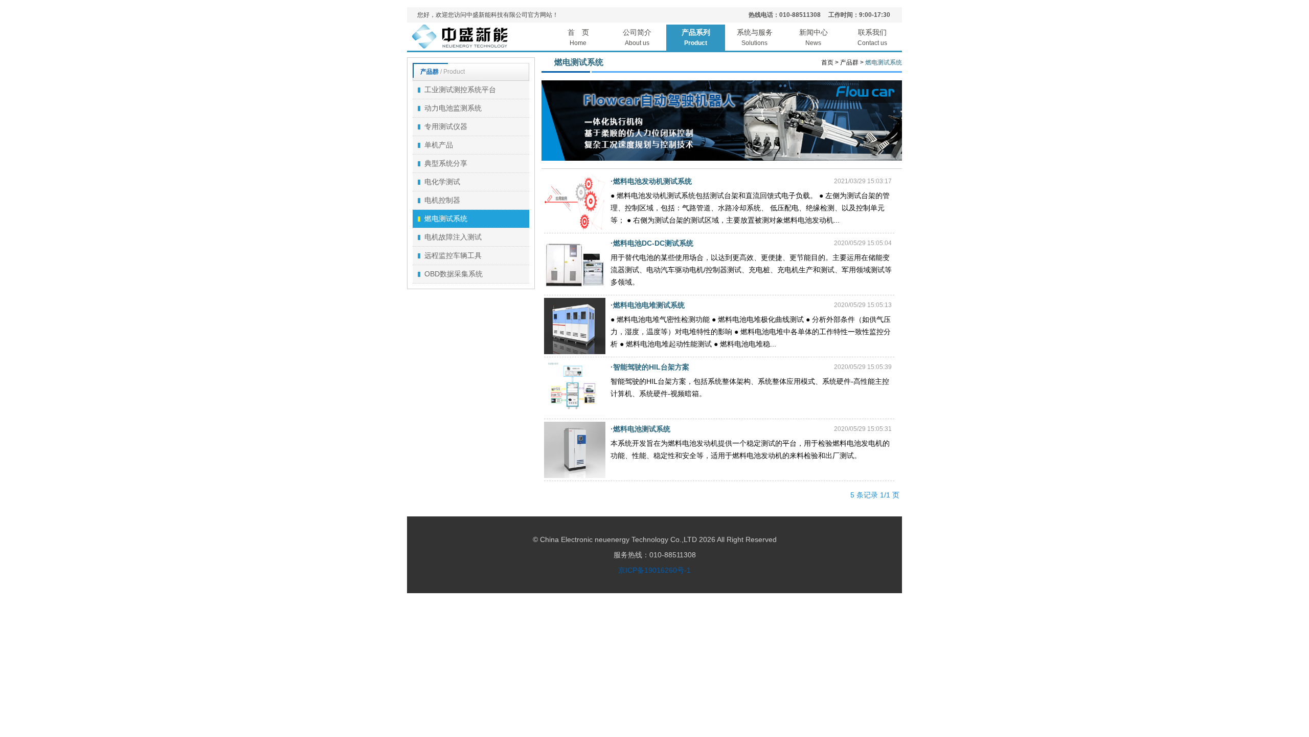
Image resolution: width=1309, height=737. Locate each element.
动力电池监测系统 (453, 108)
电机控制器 (442, 200)
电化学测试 (442, 182)
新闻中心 (813, 37)
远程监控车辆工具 (453, 255)
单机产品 (438, 145)
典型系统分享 (445, 163)
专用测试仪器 (445, 126)
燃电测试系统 (445, 218)
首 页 (578, 37)
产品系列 (696, 37)
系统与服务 (755, 37)
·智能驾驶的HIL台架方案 (650, 367)
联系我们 (872, 37)
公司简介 (637, 37)
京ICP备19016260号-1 (654, 570)
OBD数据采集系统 (453, 274)
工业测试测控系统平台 (460, 89)
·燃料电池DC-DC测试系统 (652, 243)
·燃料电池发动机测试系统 (651, 181)
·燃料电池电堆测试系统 (648, 305)
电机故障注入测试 (453, 237)
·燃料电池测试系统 (640, 429)
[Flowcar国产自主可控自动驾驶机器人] (721, 158)
